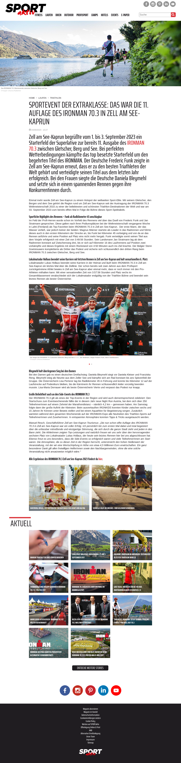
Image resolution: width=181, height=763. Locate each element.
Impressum (90, 739)
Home (32, 98)
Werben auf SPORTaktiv (90, 724)
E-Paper (125, 15)
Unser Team (90, 736)
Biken (58, 15)
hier (100, 458)
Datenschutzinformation (90, 715)
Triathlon (55, 98)
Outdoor (69, 15)
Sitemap (91, 743)
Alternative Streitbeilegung (90, 733)
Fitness (38, 15)
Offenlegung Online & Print (90, 727)
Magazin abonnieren (90, 709)
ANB (90, 730)
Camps (94, 15)
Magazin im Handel (91, 712)
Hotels (104, 15)
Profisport (82, 15)
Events (114, 15)
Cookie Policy (90, 721)
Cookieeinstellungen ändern (90, 718)
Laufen (49, 15)
